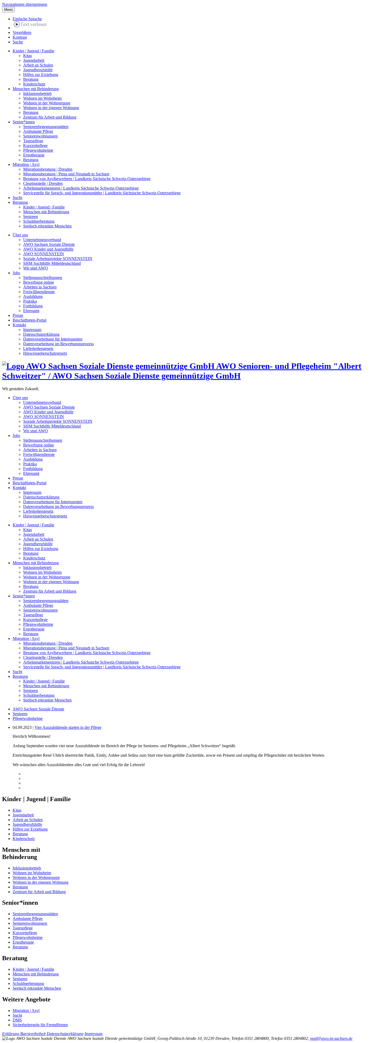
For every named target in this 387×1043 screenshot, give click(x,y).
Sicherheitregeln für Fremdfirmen (40, 1024)
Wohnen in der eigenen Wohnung (51, 107)
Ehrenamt (31, 310)
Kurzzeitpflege (35, 145)
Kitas (27, 55)
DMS (17, 1020)
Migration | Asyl (26, 164)
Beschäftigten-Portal (29, 320)
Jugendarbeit (33, 60)
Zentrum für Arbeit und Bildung (49, 117)
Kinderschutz (34, 84)
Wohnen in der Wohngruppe (46, 103)
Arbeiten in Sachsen (40, 287)
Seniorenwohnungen (40, 136)
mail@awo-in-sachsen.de (331, 1038)
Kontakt (19, 325)
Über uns (20, 235)
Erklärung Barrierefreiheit (24, 1033)
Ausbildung (33, 296)
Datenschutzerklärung (41, 334)
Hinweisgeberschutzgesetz (45, 353)
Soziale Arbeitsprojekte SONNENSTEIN (57, 258)
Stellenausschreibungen (42, 277)
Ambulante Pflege (38, 131)
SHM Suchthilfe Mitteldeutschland (52, 263)
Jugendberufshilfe (38, 70)
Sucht (17, 197)
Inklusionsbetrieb (37, 93)
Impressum (32, 329)
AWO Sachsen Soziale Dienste (49, 244)
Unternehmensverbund (42, 239)
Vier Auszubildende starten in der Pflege (67, 727)
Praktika (30, 301)
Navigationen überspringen (24, 4)
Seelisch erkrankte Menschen (47, 226)
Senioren (30, 216)
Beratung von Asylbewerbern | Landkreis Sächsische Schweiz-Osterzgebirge (87, 178)
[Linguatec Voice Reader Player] (30, 25)
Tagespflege (33, 141)
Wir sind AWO (35, 268)
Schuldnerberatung (38, 221)
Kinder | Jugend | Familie (33, 51)
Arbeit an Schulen (38, 65)
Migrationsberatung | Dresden (47, 169)
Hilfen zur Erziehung (40, 74)
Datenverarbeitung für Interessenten (52, 339)
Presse (18, 315)
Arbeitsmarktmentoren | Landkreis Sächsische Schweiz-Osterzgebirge (81, 188)
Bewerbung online (38, 282)
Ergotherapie (33, 155)
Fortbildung (33, 306)
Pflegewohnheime (38, 150)
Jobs (16, 273)
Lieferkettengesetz (38, 348)
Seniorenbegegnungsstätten (45, 126)
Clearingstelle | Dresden (43, 183)
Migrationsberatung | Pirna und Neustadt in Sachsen (66, 174)
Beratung (30, 79)
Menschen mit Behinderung (36, 89)
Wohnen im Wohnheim (42, 98)
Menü (8, 10)
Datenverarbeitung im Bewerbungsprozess (58, 344)
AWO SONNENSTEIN (43, 254)
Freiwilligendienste (39, 291)
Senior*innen (24, 122)
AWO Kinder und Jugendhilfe (48, 249)
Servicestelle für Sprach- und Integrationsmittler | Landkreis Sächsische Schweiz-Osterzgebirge (102, 193)
